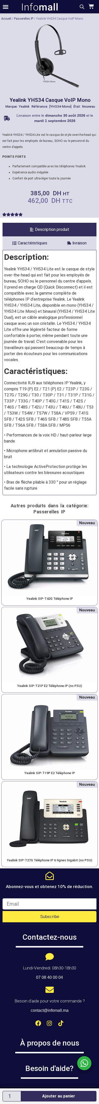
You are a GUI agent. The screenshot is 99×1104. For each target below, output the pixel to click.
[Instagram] (49, 1023)
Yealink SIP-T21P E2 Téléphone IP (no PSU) (49, 686)
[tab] (49, 229)
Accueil (6, 18)
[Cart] (90, 6)
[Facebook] (38, 1023)
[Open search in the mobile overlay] (82, 7)
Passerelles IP (23, 18)
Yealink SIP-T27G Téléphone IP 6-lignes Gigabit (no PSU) (49, 860)
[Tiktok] (60, 1023)
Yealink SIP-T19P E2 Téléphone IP (49, 773)
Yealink (24, 106)
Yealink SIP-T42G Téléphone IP (49, 599)
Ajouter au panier (58, 1096)
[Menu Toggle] (6, 7)
